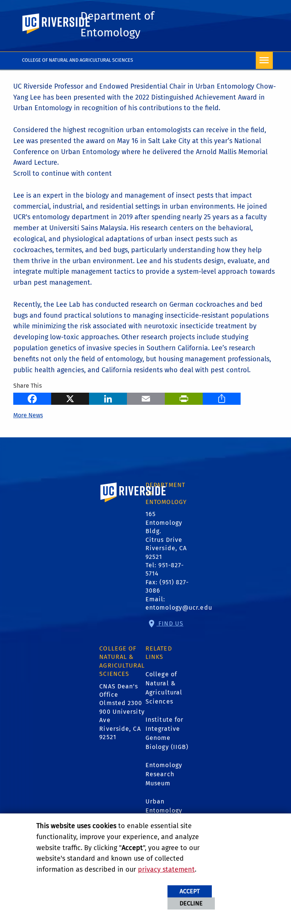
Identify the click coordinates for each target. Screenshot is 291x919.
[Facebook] (32, 397)
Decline (191, 903)
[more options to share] (222, 397)
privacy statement (166, 869)
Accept (190, 891)
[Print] (184, 397)
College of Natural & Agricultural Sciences (164, 688)
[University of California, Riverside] (133, 503)
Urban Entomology (164, 806)
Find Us (169, 623)
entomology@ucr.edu (179, 607)
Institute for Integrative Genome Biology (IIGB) (167, 733)
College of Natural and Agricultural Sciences (77, 60)
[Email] (146, 397)
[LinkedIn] (108, 397)
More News (28, 415)
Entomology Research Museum (164, 774)
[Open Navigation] (264, 60)
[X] (70, 397)
